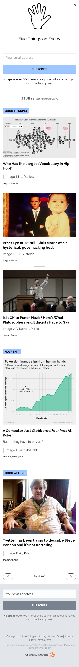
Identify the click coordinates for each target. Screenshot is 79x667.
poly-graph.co (10, 183)
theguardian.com (12, 260)
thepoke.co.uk (10, 559)
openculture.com (12, 335)
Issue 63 (39, 98)
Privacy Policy (63, 645)
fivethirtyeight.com (13, 456)
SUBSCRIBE (39, 69)
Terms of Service (36, 648)
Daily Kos (23, 553)
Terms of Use (55, 636)
